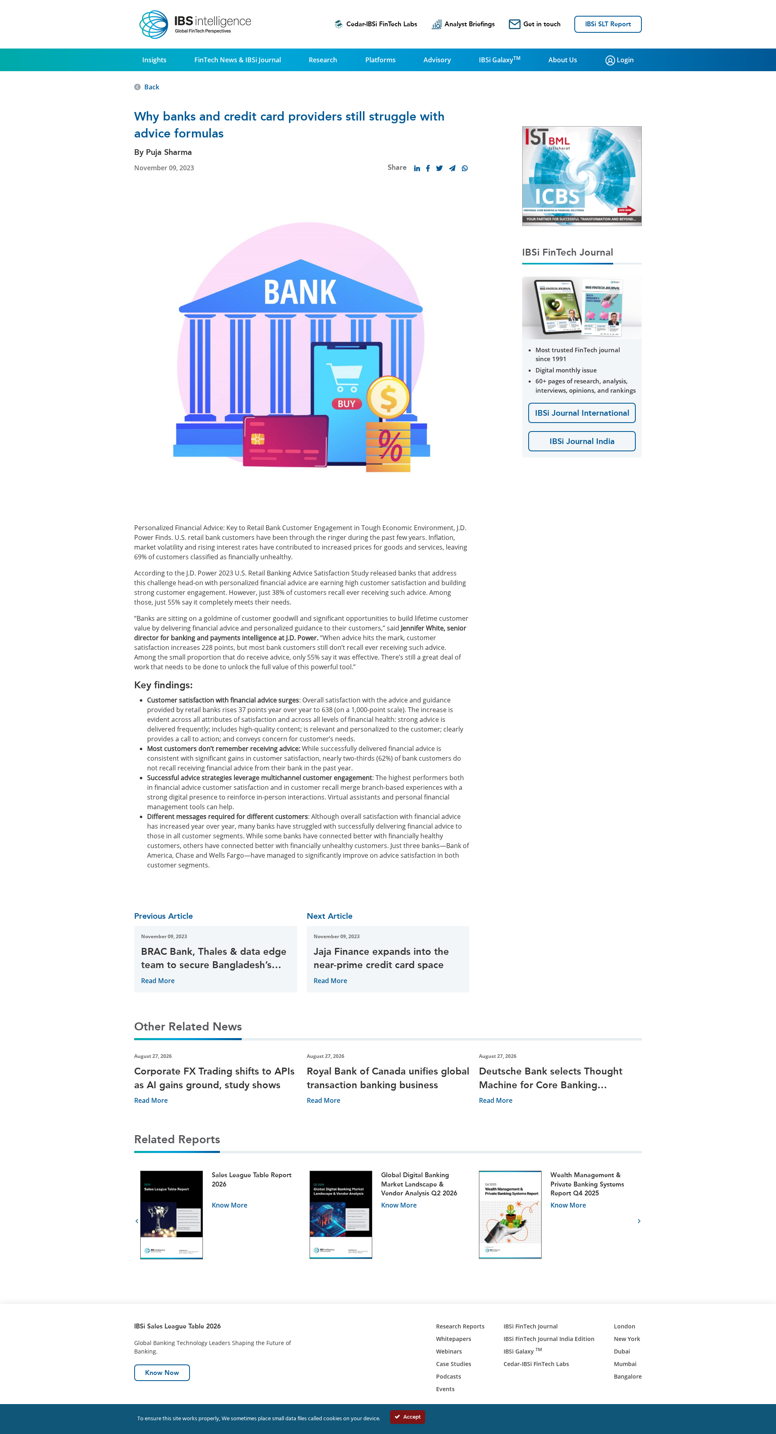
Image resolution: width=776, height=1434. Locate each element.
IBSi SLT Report (608, 24)
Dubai (622, 1351)
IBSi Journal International (582, 413)
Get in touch (542, 24)
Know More (229, 1205)
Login (624, 59)
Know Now (162, 1373)
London (624, 1326)
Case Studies (453, 1364)
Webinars (449, 1351)
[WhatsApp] (464, 168)
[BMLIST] (582, 175)
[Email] (452, 168)
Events (445, 1389)
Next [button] (639, 1221)
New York (627, 1339)
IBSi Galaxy (500, 59)
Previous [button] (136, 1221)
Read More (158, 980)
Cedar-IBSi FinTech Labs (381, 24)
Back (151, 86)
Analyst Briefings (470, 24)
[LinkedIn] (417, 168)
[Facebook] (428, 168)
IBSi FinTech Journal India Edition (549, 1339)
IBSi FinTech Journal (531, 1326)
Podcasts (448, 1376)
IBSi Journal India (582, 441)
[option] (219, 1221)
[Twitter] (439, 168)
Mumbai (625, 1364)
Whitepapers (453, 1339)
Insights (154, 59)
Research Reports (460, 1326)
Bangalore (628, 1376)
